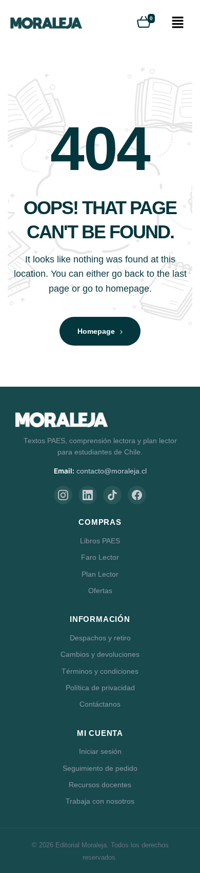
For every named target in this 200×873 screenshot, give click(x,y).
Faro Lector (100, 557)
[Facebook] (137, 495)
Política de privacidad (100, 688)
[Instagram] (63, 495)
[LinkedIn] (87, 495)
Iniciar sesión (100, 751)
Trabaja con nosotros (100, 801)
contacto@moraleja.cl (111, 471)
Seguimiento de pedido (100, 768)
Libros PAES (100, 541)
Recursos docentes (100, 785)
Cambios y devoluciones (100, 654)
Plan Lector (100, 574)
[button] (177, 23)
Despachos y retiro (100, 638)
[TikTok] (112, 495)
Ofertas (100, 590)
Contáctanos (100, 704)
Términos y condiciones (100, 671)
